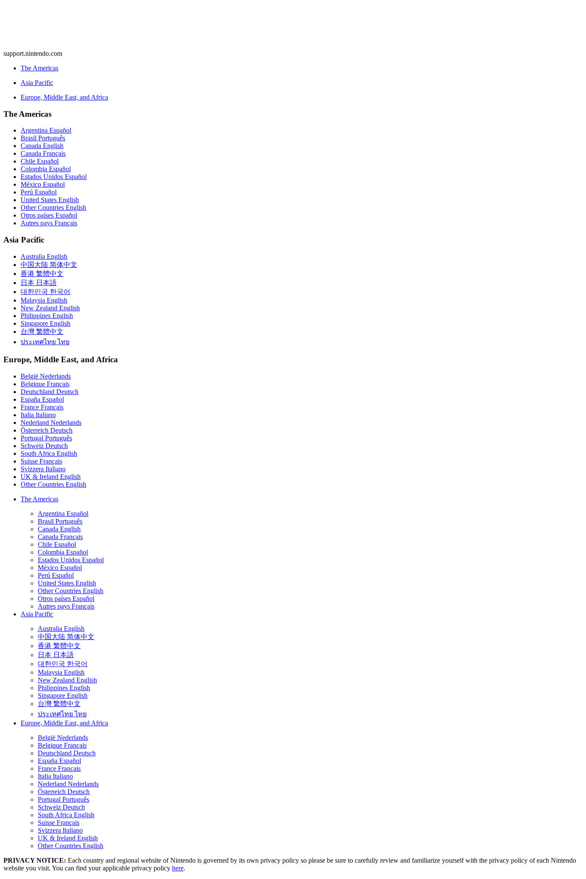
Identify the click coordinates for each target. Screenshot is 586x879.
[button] (293, 114)
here (178, 868)
